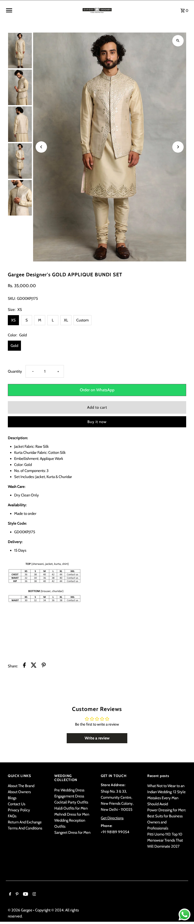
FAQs (12, 816)
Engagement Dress (69, 796)
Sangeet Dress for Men (72, 832)
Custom (82, 320)
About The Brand (21, 786)
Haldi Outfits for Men (71, 808)
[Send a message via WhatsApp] (184, 914)
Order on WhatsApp (97, 390)
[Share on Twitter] (34, 666)
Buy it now (97, 422)
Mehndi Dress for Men (71, 814)
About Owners (19, 792)
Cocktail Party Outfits (71, 802)
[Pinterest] (16, 894)
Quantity (15, 371)
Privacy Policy (19, 810)
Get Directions (112, 818)
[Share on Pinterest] (44, 666)
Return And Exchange (25, 822)
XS (13, 320)
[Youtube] (25, 894)
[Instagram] (33, 894)
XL (66, 320)
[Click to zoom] (178, 40)
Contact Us (16, 804)
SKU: (12, 298)
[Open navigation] (42, 10)
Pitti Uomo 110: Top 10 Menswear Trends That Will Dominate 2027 (165, 840)
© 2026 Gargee (20, 910)
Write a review (97, 738)
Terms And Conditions (25, 828)
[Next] (178, 147)
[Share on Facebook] (24, 666)
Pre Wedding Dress (69, 790)
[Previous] (41, 147)
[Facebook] (9, 894)
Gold (14, 345)
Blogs (12, 798)
